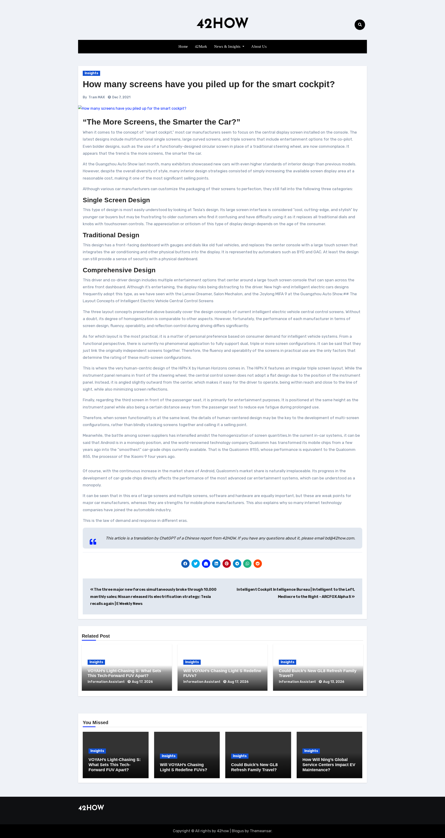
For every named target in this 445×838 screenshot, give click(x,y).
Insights (91, 73)
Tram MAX (97, 97)
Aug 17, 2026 (142, 682)
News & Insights (228, 46)
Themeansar (260, 831)
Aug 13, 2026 (333, 682)
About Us (259, 46)
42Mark (201, 46)
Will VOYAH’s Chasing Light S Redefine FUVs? (183, 767)
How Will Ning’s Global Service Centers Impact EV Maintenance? (328, 764)
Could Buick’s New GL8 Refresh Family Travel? (254, 767)
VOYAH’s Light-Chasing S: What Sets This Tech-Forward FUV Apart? (124, 673)
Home (183, 46)
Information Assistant (106, 682)
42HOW (223, 25)
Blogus (238, 831)
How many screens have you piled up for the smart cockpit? (209, 84)
